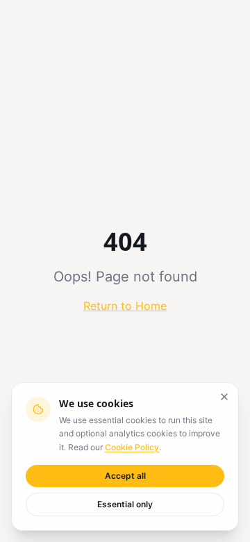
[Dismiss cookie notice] (224, 396)
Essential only (125, 504)
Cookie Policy (132, 447)
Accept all (125, 475)
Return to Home (125, 306)
